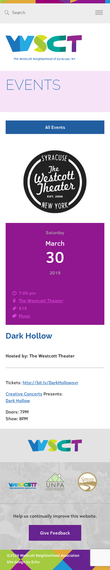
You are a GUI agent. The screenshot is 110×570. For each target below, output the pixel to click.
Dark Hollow (18, 400)
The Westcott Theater (41, 300)
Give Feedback (55, 533)
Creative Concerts (24, 394)
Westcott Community (44, 43)
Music (24, 316)
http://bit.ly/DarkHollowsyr (50, 382)
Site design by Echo (23, 561)
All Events (55, 127)
